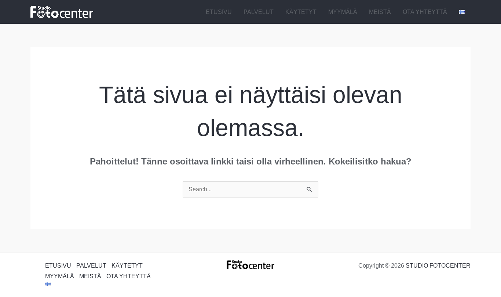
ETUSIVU (219, 12)
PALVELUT (259, 12)
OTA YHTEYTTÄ (425, 12)
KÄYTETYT (301, 12)
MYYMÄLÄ (342, 12)
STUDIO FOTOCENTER (438, 265)
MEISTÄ (380, 12)
